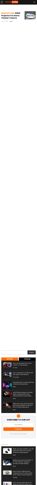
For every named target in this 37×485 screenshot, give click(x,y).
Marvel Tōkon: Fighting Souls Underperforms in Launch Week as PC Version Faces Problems (22, 473)
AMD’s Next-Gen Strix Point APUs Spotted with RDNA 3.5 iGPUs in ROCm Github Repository (23, 405)
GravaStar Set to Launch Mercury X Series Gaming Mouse (23, 383)
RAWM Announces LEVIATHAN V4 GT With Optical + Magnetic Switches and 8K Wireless (23, 461)
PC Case (15, 367)
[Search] (34, 2)
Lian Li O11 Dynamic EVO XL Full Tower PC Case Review (22, 364)
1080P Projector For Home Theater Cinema (10, 15)
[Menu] (2, 2)
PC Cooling (16, 377)
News (14, 386)
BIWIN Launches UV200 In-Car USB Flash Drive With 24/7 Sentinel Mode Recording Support (23, 450)
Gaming (15, 477)
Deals (11, 21)
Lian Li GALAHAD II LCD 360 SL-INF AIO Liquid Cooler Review (23, 373)
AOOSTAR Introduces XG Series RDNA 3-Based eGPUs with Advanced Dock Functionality (23, 394)
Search (3, 349)
